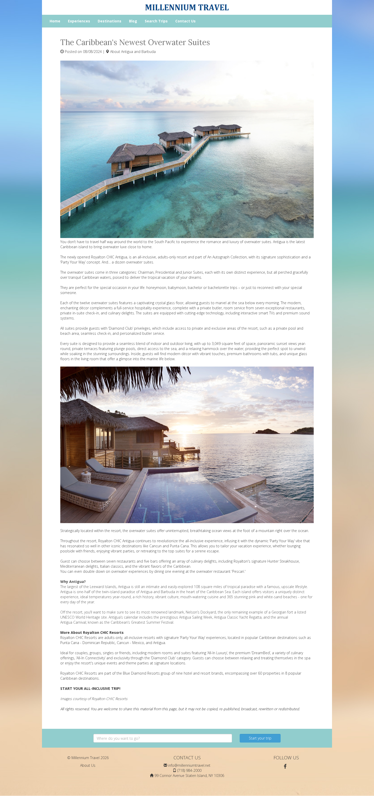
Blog (133, 21)
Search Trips (156, 21)
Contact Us (185, 21)
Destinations (109, 21)
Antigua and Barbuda (138, 51)
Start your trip (260, 738)
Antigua (66, 591)
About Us (87, 765)
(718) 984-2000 (189, 770)
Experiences (79, 21)
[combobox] (162, 738)
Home (55, 21)
